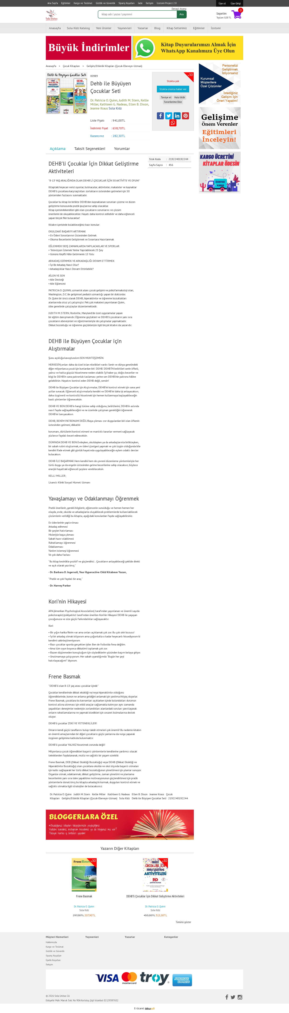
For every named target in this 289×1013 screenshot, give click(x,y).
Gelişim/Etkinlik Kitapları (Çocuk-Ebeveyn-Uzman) (89, 798)
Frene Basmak (84, 896)
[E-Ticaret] (150, 1008)
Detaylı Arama (179, 8)
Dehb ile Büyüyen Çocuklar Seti (149, 798)
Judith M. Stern (82, 794)
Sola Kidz (124, 798)
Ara (181, 14)
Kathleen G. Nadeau (119, 794)
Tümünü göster (183, 922)
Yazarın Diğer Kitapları (120, 848)
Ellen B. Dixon (140, 794)
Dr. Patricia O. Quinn (61, 794)
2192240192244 (178, 798)
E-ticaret (139, 1008)
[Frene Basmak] (84, 859)
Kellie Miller (99, 794)
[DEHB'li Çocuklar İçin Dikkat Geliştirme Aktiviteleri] (155, 859)
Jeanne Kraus (157, 794)
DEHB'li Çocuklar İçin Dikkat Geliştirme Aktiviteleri (155, 896)
